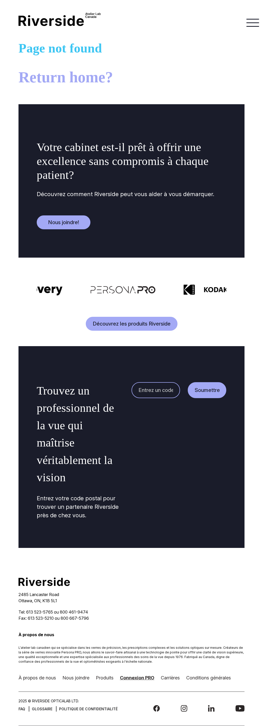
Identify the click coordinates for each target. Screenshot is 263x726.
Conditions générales (208, 677)
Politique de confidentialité (88, 709)
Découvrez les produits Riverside (132, 324)
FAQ (21, 709)
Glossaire (42, 709)
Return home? (65, 77)
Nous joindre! (63, 222)
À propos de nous (37, 677)
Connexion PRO (137, 677)
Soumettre (207, 390)
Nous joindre (75, 677)
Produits (105, 677)
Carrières (170, 677)
